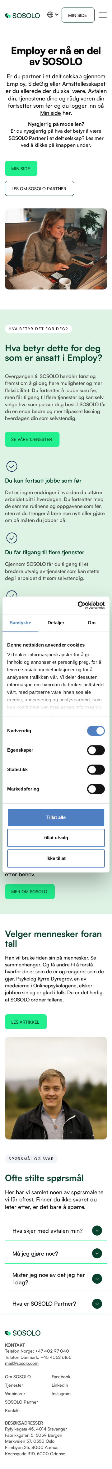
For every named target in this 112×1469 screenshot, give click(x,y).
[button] (53, 15)
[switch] (96, 750)
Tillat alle (56, 817)
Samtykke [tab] (20, 622)
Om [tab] (92, 622)
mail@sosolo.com (22, 1363)
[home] (22, 15)
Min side (50, 112)
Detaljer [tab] (56, 622)
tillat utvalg (56, 837)
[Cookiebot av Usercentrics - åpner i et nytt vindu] (79, 605)
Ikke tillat (56, 858)
